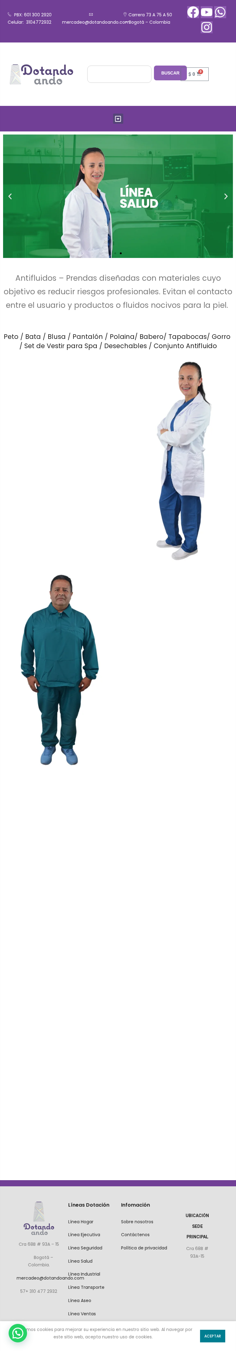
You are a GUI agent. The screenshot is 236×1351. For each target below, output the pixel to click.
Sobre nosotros (137, 1222)
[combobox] (119, 74)
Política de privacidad (144, 1248)
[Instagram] (207, 27)
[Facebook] (193, 12)
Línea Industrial (84, 1274)
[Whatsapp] (220, 12)
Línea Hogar (80, 1222)
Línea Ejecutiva (84, 1235)
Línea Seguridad (85, 1248)
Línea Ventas (82, 1314)
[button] (118, 119)
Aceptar (212, 1336)
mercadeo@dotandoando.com (96, 22)
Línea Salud (80, 1261)
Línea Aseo (79, 1300)
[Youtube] (207, 12)
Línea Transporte (86, 1287)
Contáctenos (135, 1235)
